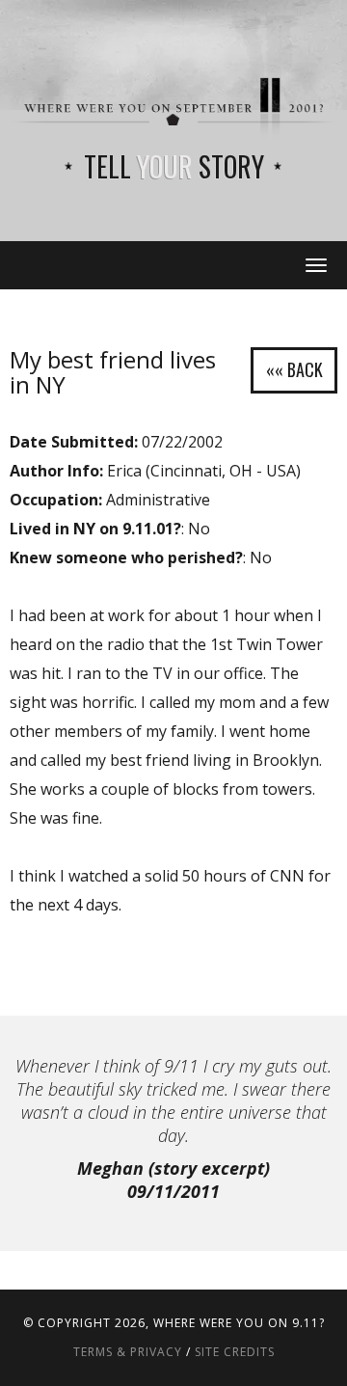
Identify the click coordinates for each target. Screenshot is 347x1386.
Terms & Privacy (127, 1352)
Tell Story (174, 166)
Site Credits (235, 1352)
